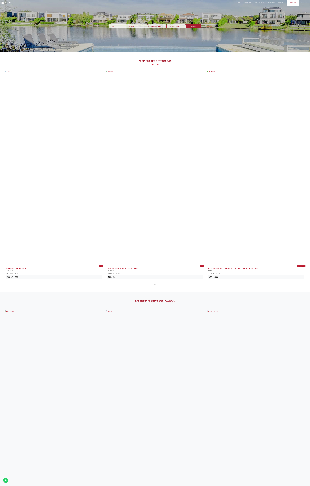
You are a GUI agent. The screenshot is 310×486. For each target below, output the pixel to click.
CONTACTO (281, 2)
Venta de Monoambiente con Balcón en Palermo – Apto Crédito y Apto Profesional (132, 268)
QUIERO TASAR (293, 2)
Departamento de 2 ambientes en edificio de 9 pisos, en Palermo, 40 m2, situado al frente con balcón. (239, 268)
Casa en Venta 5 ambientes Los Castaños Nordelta (21, 268)
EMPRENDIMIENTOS (260, 2)
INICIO (239, 2)
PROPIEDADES (247, 2)
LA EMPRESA (271, 2)
